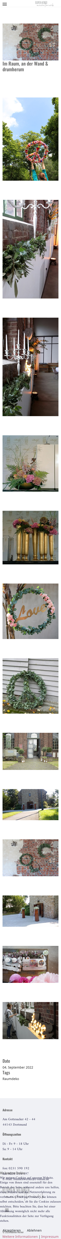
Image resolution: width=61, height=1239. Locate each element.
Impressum (50, 1236)
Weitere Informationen (20, 1236)
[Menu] (5, 4)
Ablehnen (34, 1230)
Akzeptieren (12, 1230)
